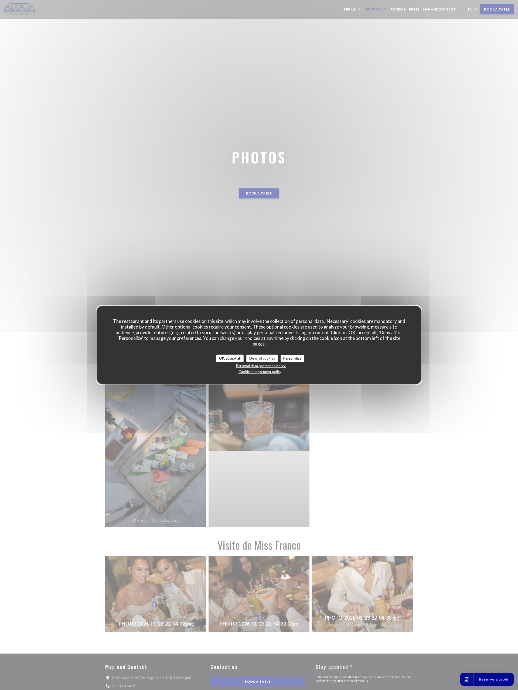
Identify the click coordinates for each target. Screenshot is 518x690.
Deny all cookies (262, 358)
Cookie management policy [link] (259, 371)
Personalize (292, 358)
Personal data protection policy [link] (261, 365)
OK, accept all (230, 358)
